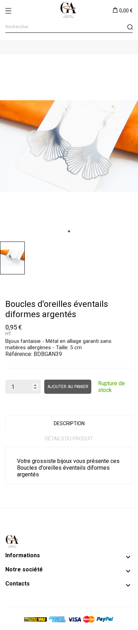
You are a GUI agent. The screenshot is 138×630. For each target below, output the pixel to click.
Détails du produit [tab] (69, 438)
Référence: (18, 354)
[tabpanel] (69, 146)
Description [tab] (69, 423)
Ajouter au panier (67, 386)
